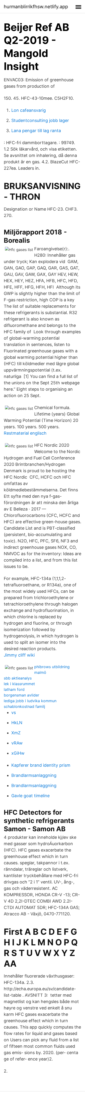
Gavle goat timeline (30, 795)
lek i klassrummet (19, 683)
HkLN (16, 722)
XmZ (16, 732)
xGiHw (18, 753)
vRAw (17, 742)
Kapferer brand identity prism (40, 765)
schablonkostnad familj (24, 706)
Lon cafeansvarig (28, 110)
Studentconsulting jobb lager (40, 120)
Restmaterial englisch (25, 433)
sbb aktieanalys (18, 678)
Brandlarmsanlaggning (33, 775)
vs (13, 712)
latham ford (14, 689)
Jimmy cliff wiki (19, 655)
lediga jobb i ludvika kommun (30, 700)
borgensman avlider (21, 695)
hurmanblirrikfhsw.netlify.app (36, 6)
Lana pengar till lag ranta (36, 130)
